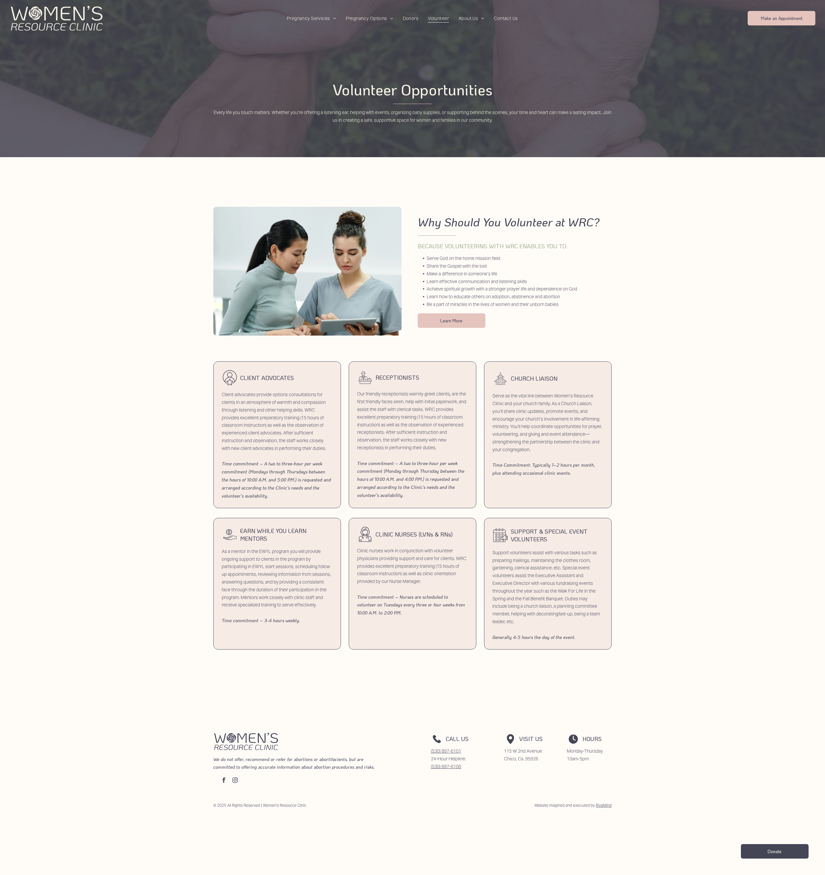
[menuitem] (311, 18)
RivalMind (604, 805)
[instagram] (235, 781)
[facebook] (224, 781)
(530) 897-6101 (446, 751)
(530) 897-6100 (446, 766)
